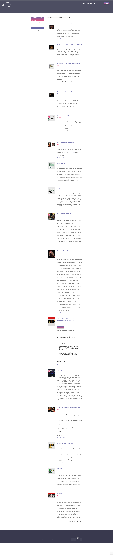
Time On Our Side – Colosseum (64, 213)
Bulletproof (59, 493)
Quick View (63, 38)
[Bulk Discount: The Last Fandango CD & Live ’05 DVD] (51, 144)
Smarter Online (55, 539)
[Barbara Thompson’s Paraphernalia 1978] (51, 445)
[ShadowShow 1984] (51, 165)
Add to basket (59, 38)
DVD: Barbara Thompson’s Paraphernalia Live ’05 (68, 407)
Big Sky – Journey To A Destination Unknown (67, 23)
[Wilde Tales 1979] (51, 471)
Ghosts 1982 (60, 188)
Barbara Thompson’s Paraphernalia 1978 (66, 443)
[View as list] (69, 17)
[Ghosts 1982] (51, 190)
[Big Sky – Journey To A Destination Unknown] (51, 27)
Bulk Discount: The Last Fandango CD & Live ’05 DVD (69, 142)
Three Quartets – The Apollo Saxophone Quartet (68, 63)
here (74, 108)
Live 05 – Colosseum (61, 370)
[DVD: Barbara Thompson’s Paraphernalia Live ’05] (51, 409)
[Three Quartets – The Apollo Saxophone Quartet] (51, 67)
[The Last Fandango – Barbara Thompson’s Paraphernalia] (51, 254)
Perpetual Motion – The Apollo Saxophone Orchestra (69, 44)
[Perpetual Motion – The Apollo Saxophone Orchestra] (51, 47)
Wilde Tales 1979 (60, 468)
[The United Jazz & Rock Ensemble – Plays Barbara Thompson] (51, 95)
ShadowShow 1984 (61, 163)
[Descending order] (57, 17)
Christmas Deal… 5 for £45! (63, 115)
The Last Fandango (77, 150)
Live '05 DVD (73, 152)
